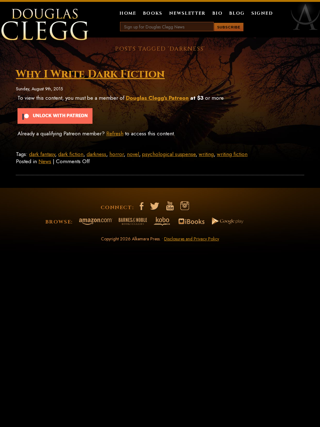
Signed (262, 13)
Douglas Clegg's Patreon (157, 98)
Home (127, 13)
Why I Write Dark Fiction (90, 74)
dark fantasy (42, 154)
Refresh (114, 133)
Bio (217, 13)
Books (152, 13)
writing (206, 154)
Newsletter (187, 13)
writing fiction (232, 154)
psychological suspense (169, 154)
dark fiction (70, 154)
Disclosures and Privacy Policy (191, 239)
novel (133, 154)
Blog (237, 13)
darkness (96, 154)
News (44, 161)
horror (116, 154)
